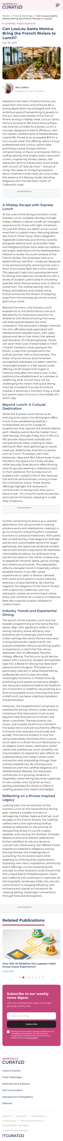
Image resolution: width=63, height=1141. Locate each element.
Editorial (7, 1103)
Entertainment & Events (16, 1083)
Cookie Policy (38, 1116)
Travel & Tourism (11, 1070)
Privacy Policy (9, 1121)
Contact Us (21, 1116)
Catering (10, 23)
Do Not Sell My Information (15, 1125)
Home (6, 15)
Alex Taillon (22, 87)
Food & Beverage (23, 15)
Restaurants (27, 23)
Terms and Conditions (31, 1121)
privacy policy (32, 1038)
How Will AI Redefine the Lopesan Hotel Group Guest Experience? (29, 965)
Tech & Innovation (12, 1090)
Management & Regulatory (17, 1096)
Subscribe (31, 1024)
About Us (6, 1116)
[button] (20, 977)
